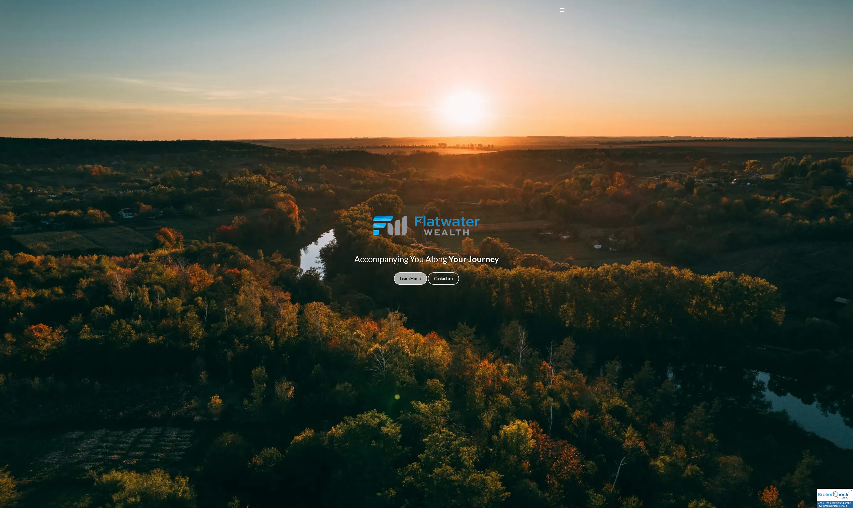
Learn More (410, 278)
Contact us (443, 278)
